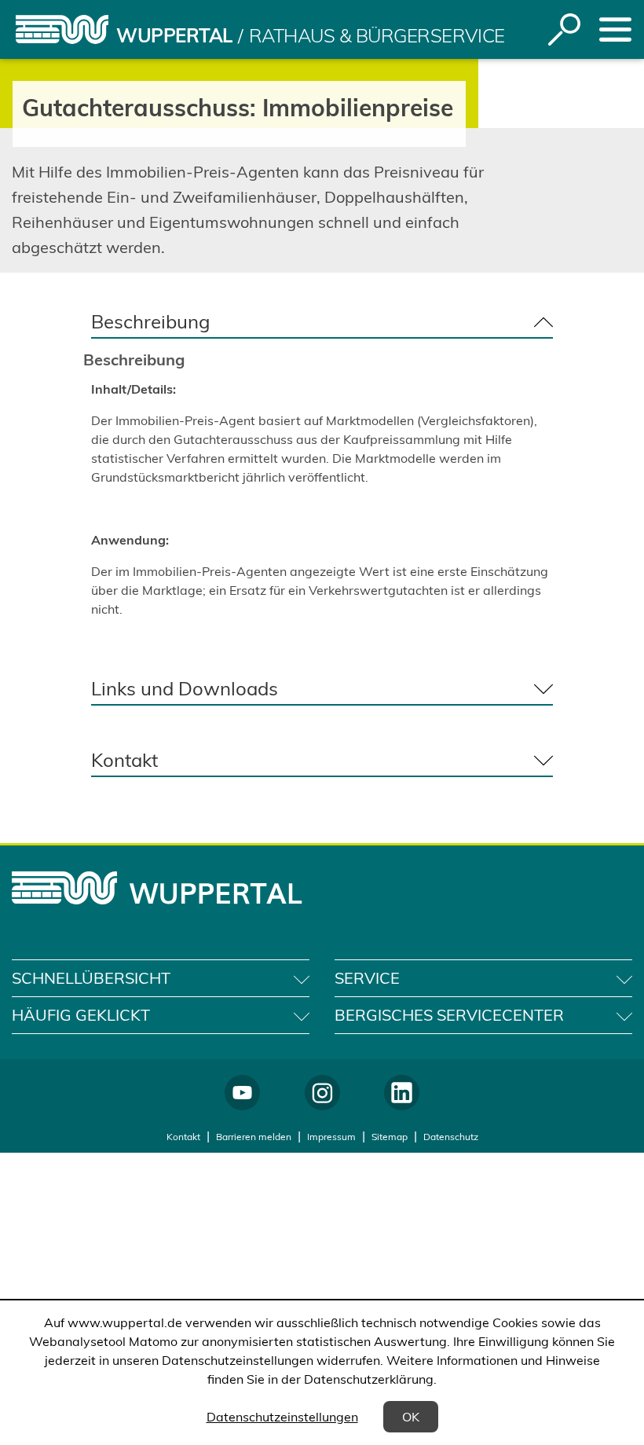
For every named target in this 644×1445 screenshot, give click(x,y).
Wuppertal (174, 35)
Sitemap (389, 1136)
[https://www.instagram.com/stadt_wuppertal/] (322, 1092)
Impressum (331, 1136)
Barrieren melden (253, 1136)
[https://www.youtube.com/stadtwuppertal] (242, 1092)
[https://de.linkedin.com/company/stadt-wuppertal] (401, 1092)
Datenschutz (450, 1136)
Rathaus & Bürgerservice (377, 35)
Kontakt (183, 1136)
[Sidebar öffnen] (615, 29)
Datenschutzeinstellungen (282, 1417)
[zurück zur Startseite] (62, 29)
